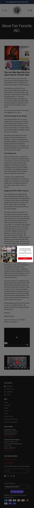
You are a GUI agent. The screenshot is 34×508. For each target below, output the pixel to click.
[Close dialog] (32, 247)
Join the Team (25, 258)
